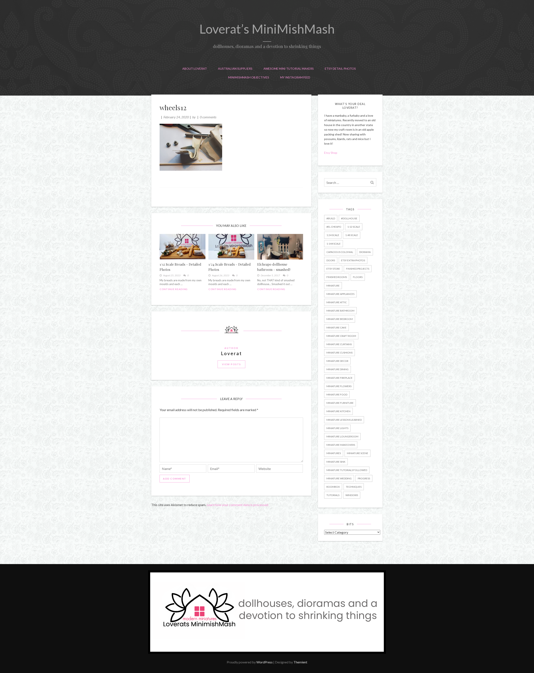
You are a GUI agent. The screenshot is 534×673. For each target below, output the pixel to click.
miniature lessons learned (344, 419)
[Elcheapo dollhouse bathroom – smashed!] (280, 246)
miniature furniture (340, 402)
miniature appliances (340, 293)
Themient (300, 662)
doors (330, 260)
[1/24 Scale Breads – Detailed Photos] (231, 246)
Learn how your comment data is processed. (238, 505)
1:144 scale (333, 243)
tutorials (332, 495)
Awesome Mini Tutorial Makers (288, 68)
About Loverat (194, 68)
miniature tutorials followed (346, 470)
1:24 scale (332, 235)
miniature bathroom (340, 310)
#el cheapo (333, 226)
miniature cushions (339, 352)
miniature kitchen (338, 411)
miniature (333, 285)
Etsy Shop (331, 152)
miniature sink (335, 461)
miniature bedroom (339, 319)
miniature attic (336, 302)
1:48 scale (351, 235)
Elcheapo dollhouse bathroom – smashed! (273, 267)
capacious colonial (339, 252)
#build (330, 218)
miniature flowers (338, 386)
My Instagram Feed (295, 77)
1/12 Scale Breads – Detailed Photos (180, 267)
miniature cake (336, 327)
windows (351, 495)
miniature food (336, 394)
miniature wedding (339, 478)
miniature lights (337, 428)
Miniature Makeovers (340, 444)
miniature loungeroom (342, 436)
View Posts (231, 364)
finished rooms (336, 277)
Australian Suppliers (235, 68)
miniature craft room (341, 335)
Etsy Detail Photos (340, 68)
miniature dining (337, 369)
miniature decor (337, 360)
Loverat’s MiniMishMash (267, 28)
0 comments (208, 117)
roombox (333, 486)
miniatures (333, 453)
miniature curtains (339, 344)
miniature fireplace (339, 377)
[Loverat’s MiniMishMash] (267, 652)
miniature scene (357, 453)
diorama (365, 252)
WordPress (264, 662)
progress (364, 478)
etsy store (333, 268)
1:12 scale (353, 226)
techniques (353, 486)
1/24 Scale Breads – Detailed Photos (229, 267)
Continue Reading (174, 289)
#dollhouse (349, 218)
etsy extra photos (353, 260)
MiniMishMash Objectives (248, 77)
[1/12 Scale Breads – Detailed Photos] (182, 246)
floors (358, 277)
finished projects (357, 268)
